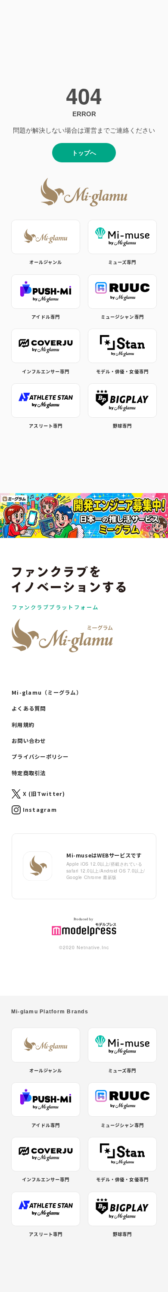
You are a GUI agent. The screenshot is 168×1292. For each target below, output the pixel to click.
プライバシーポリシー (40, 757)
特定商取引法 (29, 773)
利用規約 (23, 725)
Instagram (40, 810)
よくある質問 (29, 708)
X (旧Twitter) (44, 794)
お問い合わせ (29, 741)
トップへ (84, 153)
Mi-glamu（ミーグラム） (47, 692)
